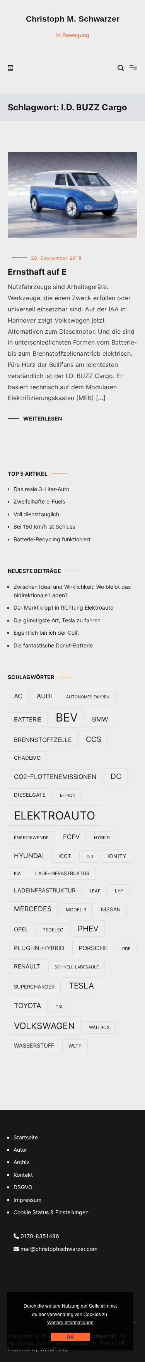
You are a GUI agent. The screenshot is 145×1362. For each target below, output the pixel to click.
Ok (70, 1336)
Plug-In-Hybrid (39, 948)
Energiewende (31, 837)
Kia (17, 873)
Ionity (116, 856)
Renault (27, 966)
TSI (59, 1006)
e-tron (67, 795)
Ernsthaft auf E (37, 272)
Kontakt (23, 1174)
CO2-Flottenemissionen (55, 777)
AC (18, 696)
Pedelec (53, 930)
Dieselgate (30, 795)
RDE (126, 948)
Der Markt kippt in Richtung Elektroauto (63, 607)
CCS (93, 739)
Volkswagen (44, 1026)
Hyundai (29, 856)
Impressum (27, 1199)
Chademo (27, 758)
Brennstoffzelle (43, 740)
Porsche (93, 948)
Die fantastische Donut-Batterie (53, 645)
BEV (67, 717)
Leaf (95, 891)
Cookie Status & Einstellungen (51, 1212)
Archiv (21, 1162)
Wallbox (99, 1027)
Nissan (111, 909)
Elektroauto (54, 815)
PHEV (88, 928)
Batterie (27, 719)
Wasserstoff (34, 1045)
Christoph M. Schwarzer (72, 18)
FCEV (71, 837)
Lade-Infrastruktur (62, 873)
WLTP (75, 1046)
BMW (100, 719)
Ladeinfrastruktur (44, 890)
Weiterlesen (42, 418)
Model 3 (76, 910)
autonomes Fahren (87, 697)
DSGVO (23, 1187)
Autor (20, 1149)
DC (116, 776)
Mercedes (32, 909)
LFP (119, 891)
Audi (44, 696)
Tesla (81, 985)
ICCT (64, 856)
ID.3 (89, 856)
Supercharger (34, 986)
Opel (21, 929)
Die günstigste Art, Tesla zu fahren (57, 620)
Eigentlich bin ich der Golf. (46, 632)
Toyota (27, 1005)
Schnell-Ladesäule (77, 967)
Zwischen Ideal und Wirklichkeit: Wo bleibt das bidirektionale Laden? (72, 590)
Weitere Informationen (70, 1322)
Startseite (26, 1137)
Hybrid (102, 837)
